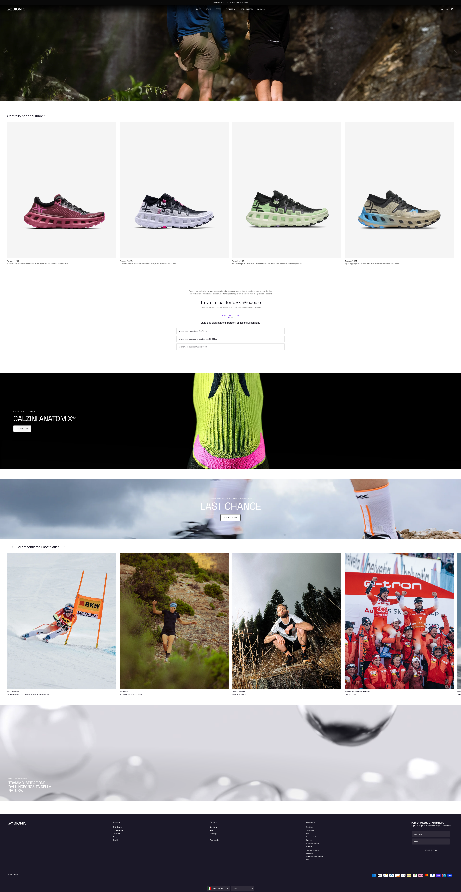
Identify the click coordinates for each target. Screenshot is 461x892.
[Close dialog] (288, 409)
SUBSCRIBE (200, 468)
